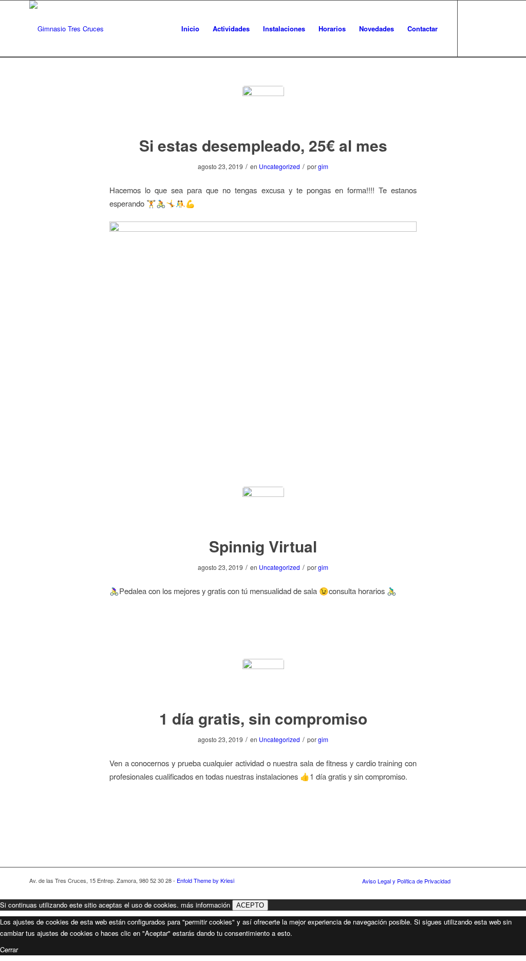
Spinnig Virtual (263, 546)
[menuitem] (190, 29)
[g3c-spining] (263, 507)
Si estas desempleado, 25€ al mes (263, 145)
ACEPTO (250, 905)
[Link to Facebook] (473, 28)
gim (323, 166)
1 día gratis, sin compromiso (263, 718)
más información (205, 905)
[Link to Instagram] (489, 28)
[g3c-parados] (263, 106)
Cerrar (9, 949)
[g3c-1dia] (263, 679)
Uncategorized (279, 166)
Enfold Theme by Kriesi (205, 880)
